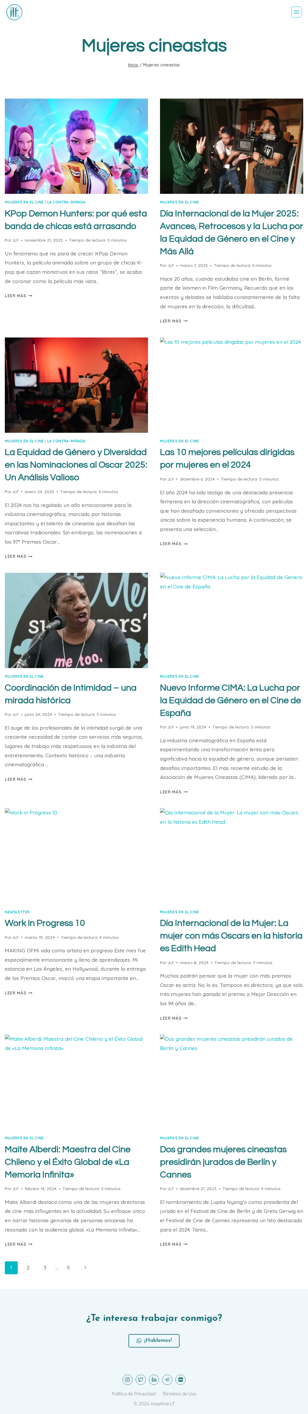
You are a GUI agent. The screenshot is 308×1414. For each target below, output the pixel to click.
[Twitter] (141, 1380)
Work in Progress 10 (45, 923)
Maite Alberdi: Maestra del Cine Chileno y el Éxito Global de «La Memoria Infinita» (68, 1162)
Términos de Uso (179, 1393)
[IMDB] (180, 1380)
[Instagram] (127, 1380)
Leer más (18, 295)
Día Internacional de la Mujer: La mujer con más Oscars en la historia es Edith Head (231, 935)
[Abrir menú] (296, 12)
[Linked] (154, 1380)
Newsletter (17, 912)
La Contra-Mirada (66, 202)
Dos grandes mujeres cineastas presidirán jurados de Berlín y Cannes (223, 1162)
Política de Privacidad (134, 1393)
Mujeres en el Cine (24, 202)
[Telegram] (167, 1380)
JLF (15, 240)
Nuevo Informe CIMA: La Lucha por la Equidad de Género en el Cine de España (230, 700)
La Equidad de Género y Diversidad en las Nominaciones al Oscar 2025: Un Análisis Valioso (76, 464)
